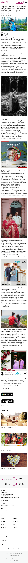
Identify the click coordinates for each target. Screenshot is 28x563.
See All (24, 410)
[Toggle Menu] (25, 2)
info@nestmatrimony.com (6, 510)
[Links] (9, 548)
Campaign (3, 527)
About (2, 524)
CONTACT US (4, 405)
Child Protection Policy (14, 555)
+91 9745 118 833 (11, 505)
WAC (17, 560)
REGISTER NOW (5, 388)
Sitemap (15, 527)
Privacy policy (9, 553)
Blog (14, 524)
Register (15, 518)
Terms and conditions (17, 553)
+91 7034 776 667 (4, 505)
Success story (16, 521)
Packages (3, 521)
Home (2, 518)
